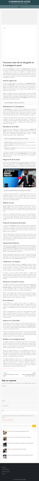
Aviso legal (4, 467)
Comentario (4, 385)
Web (3, 410)
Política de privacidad (6, 471)
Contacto (3, 473)
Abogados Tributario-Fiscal (8, 368)
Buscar (34, 425)
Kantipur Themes (23, 479)
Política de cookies (5, 469)
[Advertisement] (19, 17)
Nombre (3, 400)
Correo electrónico (5, 405)
